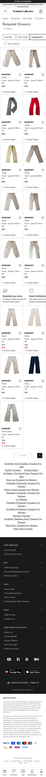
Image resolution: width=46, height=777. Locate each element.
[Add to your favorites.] (19, 74)
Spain (21, 763)
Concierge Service (13, 554)
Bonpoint (15, 18)
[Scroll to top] (39, 455)
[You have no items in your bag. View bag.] (41, 11)
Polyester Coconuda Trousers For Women (23, 485)
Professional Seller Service (17, 601)
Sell (6, 584)
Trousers (39, 18)
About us (8, 632)
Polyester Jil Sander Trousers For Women (23, 494)
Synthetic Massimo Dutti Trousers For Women (23, 520)
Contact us (9, 618)
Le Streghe (21, 499)
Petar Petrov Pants (23, 529)
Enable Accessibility (23, 1)
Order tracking (11, 567)
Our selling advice (12, 593)
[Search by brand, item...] (5, 11)
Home (5, 18)
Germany (37, 761)
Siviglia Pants (31, 470)
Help (6, 610)
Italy (25, 763)
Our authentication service (17, 571)
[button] (41, 11)
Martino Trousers (21, 515)
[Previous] (16, 455)
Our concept (10, 549)
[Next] (29, 455)
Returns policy (11, 575)
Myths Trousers (13, 470)
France (6, 761)
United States (27, 761)
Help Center (10, 614)
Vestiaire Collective (15, 627)
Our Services (11, 545)
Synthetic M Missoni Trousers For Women (23, 511)
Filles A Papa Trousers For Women (21, 489)
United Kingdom (16, 761)
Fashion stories (11, 648)
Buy (6, 563)
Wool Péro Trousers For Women (21, 525)
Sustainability (10, 636)
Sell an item (9, 597)
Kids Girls (27, 18)
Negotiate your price (12, 295)
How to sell (9, 589)
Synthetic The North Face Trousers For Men (23, 475)
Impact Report (11, 640)
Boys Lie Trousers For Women (21, 480)
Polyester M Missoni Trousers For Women (23, 504)
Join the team (10, 644)
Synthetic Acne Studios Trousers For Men (23, 465)
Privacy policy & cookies (21, 690)
